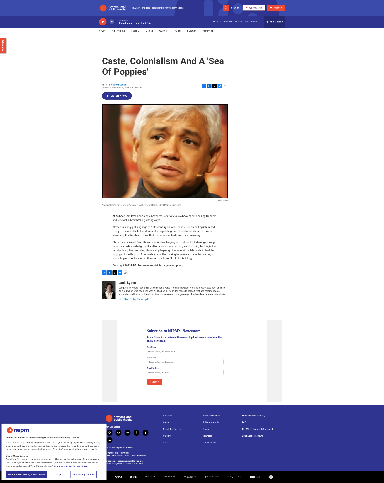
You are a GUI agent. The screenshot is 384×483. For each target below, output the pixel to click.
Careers (167, 436)
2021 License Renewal (252, 436)
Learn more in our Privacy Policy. (71, 466)
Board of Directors (211, 416)
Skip (58, 474)
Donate (277, 7)
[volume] (111, 21)
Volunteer (207, 436)
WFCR (114, 456)
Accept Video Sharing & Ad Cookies (26, 474)
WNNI (143, 456)
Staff (165, 443)
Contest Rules (209, 443)
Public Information (211, 422)
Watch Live (255, 8)
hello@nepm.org (119, 464)
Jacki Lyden (119, 84)
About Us (167, 416)
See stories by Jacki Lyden (134, 299)
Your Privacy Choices (83, 474)
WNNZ (120, 456)
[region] (54, 452)
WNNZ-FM (136, 456)
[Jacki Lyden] (109, 290)
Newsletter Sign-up (172, 429)
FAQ (244, 422)
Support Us (208, 429)
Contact (167, 422)
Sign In (235, 8)
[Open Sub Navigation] (107, 31)
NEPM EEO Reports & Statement (257, 429)
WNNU (127, 456)
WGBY (107, 456)
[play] (102, 22)
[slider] (116, 21)
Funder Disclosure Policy (253, 416)
